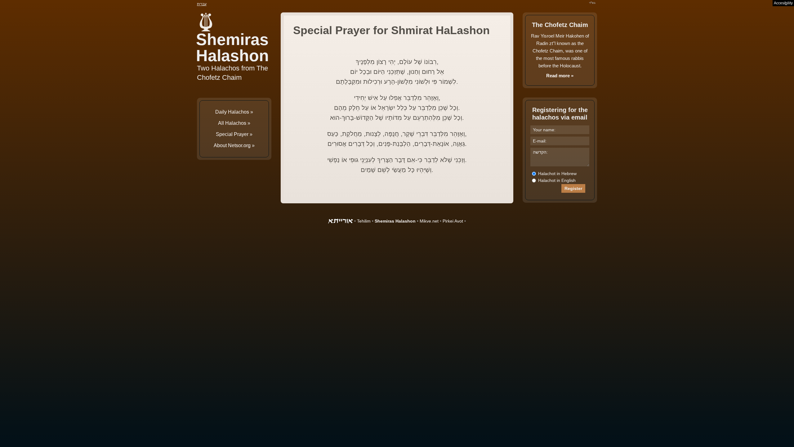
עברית (202, 4)
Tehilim (364, 221)
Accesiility (783, 3)
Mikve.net (429, 221)
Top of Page (18, 428)
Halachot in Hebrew (557, 173)
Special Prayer (232, 134)
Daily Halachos (232, 112)
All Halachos (232, 123)
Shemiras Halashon (232, 47)
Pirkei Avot (453, 221)
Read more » (559, 75)
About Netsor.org (232, 145)
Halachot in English (556, 180)
